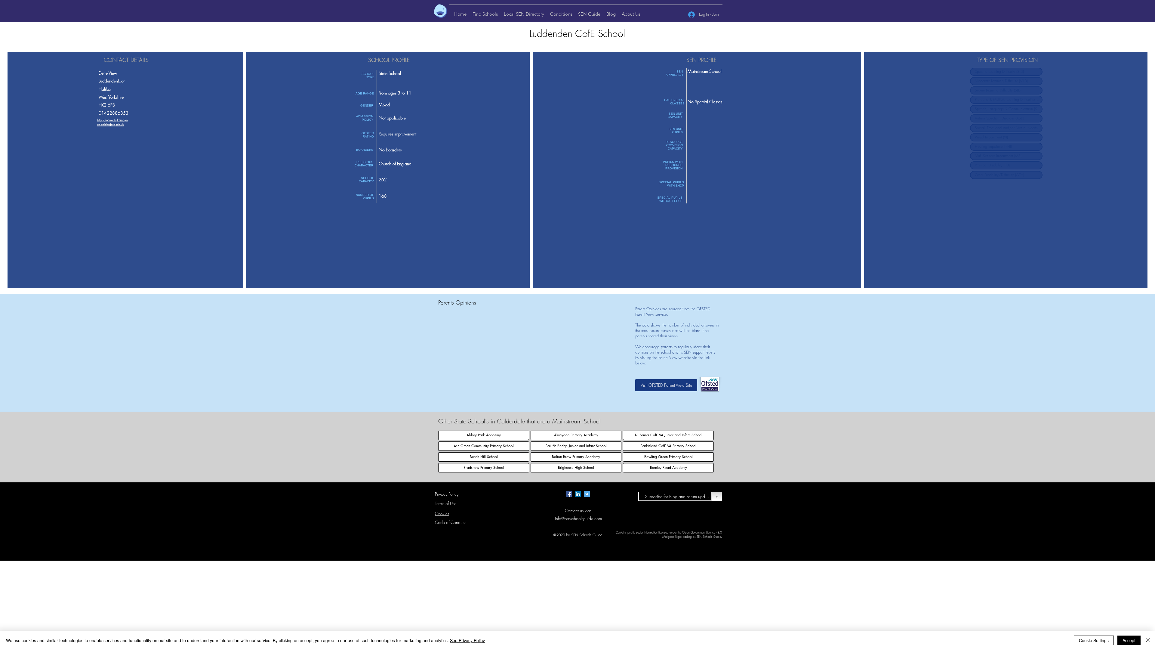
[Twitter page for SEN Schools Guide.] (587, 494)
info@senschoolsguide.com (578, 518)
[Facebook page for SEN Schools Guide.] (569, 494)
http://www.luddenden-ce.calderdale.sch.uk (112, 122)
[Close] (1147, 640)
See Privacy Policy (467, 640)
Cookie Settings (1094, 640)
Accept (1129, 640)
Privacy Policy (446, 494)
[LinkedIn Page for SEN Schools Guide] (578, 494)
